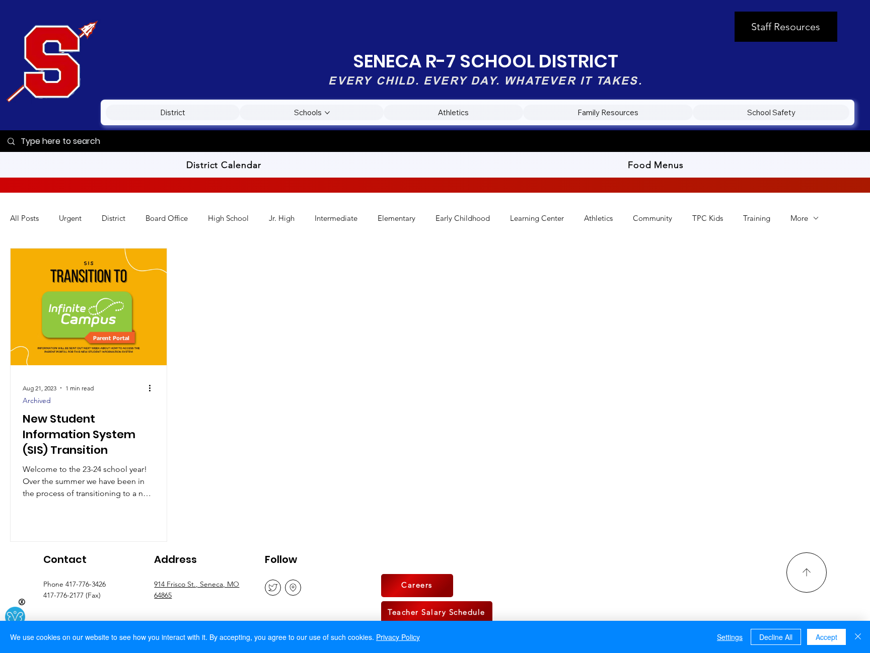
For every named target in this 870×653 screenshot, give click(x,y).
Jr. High (282, 218)
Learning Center (537, 218)
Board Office (167, 218)
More (799, 218)
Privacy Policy (398, 637)
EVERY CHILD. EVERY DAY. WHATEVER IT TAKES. (485, 80)
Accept (826, 637)
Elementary (396, 218)
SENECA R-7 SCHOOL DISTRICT (485, 61)
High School (228, 218)
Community (652, 218)
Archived (37, 400)
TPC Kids (707, 218)
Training (756, 218)
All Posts (24, 218)
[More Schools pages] (327, 112)
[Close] (858, 637)
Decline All (775, 637)
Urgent (70, 218)
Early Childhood (463, 218)
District (113, 218)
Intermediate (336, 218)
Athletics (598, 218)
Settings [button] (730, 637)
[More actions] (153, 388)
